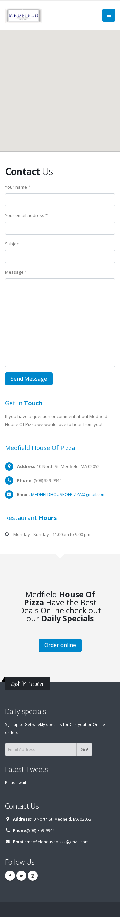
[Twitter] (21, 876)
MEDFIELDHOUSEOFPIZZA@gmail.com (68, 494)
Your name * (17, 187)
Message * (16, 272)
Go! (84, 749)
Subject (12, 244)
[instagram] (33, 876)
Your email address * (26, 215)
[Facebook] (10, 876)
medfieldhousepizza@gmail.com (58, 841)
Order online (60, 645)
